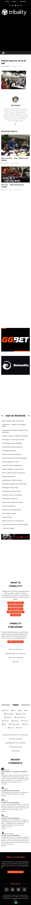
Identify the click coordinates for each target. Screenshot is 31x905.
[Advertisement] (15, 32)
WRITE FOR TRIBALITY (15, 609)
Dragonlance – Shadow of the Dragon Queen (14, 425)
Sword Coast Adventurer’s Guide (12, 502)
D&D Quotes (15, 751)
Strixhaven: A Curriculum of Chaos (13, 439)
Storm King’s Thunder (9, 513)
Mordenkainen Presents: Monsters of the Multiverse (15, 431)
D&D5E (26, 724)
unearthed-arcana (21, 717)
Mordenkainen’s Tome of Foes (11, 491)
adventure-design (15, 724)
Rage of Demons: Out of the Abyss (12, 521)
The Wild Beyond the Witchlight (12, 443)
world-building (9, 714)
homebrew (9, 717)
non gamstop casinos (15, 747)
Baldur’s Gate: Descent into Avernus (13, 473)
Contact (14, 1)
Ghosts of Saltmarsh (8, 476)
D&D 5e (6, 710)
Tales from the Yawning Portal (11, 510)
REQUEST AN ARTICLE (15, 606)
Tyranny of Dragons (8, 528)
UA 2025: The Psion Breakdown (10, 790)
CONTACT (19, 603)
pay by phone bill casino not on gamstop (15, 735)
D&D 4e (11, 727)
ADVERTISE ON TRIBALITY (15, 612)
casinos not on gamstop (15, 657)
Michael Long (7, 189)
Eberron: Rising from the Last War (13, 469)
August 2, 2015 (17, 66)
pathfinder (16, 721)
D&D (14, 710)
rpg (21, 710)
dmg (5, 724)
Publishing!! (15, 615)
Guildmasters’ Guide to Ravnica (12, 480)
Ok (16, 902)
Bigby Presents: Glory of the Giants (13, 421)
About (7, 1)
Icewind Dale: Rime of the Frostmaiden (14, 458)
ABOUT (11, 603)
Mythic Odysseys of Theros (10, 462)
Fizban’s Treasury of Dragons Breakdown (15, 436)
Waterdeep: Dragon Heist (10, 487)
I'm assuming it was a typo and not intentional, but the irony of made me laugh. (14, 793)
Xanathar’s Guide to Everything (12, 495)
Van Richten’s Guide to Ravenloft (12, 447)
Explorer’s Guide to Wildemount (12, 465)
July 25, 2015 (17, 189)
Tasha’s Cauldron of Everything (12, 454)
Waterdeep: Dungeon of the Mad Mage (14, 484)
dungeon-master (21, 714)
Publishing (23, 1)
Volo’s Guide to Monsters (10, 498)
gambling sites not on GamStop (15, 653)
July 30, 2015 (15, 163)
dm (27, 710)
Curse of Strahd (7, 517)
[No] (29, 899)
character (6, 721)
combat (20, 727)
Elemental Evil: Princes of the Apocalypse (15, 524)
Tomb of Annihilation (8, 506)
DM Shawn (6, 66)
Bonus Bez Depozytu (15, 739)
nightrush (15, 661)
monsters (25, 721)
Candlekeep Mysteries (9, 450)
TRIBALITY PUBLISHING (15, 642)
